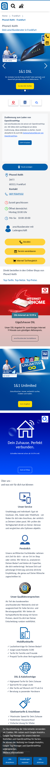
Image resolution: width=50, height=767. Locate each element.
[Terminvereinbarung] (47, 43)
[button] (4, 65)
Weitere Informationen (13, 752)
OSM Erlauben (25, 143)
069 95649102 (16, 194)
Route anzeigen (26, 167)
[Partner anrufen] (47, 36)
